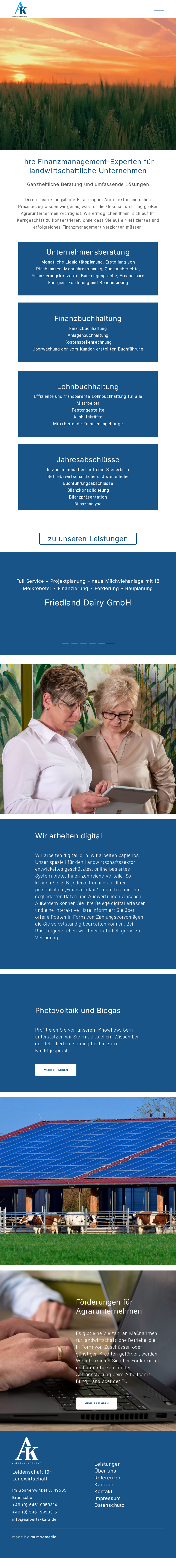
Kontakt (103, 1491)
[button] (65, 643)
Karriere (103, 1484)
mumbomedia (43, 1537)
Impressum (107, 1498)
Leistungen (107, 1464)
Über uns (105, 1471)
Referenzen (108, 1477)
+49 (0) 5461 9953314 (34, 1505)
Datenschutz (109, 1505)
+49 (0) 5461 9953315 (34, 1512)
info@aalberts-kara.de (34, 1519)
